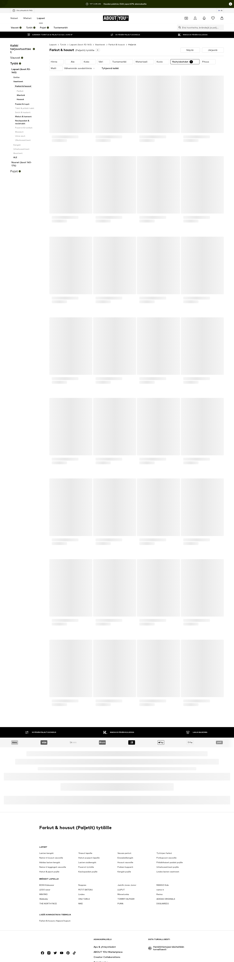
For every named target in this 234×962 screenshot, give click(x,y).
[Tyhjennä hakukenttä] (221, 27)
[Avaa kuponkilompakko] (186, 18)
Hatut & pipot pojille (49, 875)
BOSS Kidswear (46, 889)
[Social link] (42, 957)
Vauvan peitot (124, 857)
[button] (190, 50)
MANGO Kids (162, 889)
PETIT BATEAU (85, 893)
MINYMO (43, 898)
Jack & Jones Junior (126, 889)
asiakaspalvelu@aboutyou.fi (95, 800)
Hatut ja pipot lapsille (89, 861)
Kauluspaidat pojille (87, 875)
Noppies (82, 889)
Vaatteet (100, 44)
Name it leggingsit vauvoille (52, 871)
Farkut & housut (117, 44)
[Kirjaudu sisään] (195, 18)
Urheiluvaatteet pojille (167, 871)
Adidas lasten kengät (49, 866)
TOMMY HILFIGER (126, 903)
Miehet (27, 18)
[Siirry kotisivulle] (56, 944)
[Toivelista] (213, 18)
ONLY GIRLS (84, 903)
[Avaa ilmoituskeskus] (204, 18)
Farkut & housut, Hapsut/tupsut (55, 924)
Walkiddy (43, 903)
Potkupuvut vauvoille (166, 861)
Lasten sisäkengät (87, 866)
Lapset (41, 18)
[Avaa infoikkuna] (230, 4)
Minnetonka (123, 898)
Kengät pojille (124, 875)
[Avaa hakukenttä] (179, 27)
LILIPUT (121, 893)
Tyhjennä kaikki (110, 68)
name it (160, 893)
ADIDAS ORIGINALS (165, 903)
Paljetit (132, 44)
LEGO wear (44, 893)
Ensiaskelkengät (125, 861)
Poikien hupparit (125, 871)
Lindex (81, 898)
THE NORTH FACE (48, 907)
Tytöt (63, 44)
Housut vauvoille (125, 866)
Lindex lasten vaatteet (167, 875)
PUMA (120, 907)
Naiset (14, 18)
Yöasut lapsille (85, 857)
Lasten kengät (46, 857)
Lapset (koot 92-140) (81, 44)
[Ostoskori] (222, 18)
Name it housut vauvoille (51, 861)
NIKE (80, 907)
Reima (159, 898)
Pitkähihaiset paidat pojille (169, 866)
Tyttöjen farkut (164, 857)
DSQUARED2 (162, 907)
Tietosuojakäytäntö (73, 797)
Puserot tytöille (86, 871)
